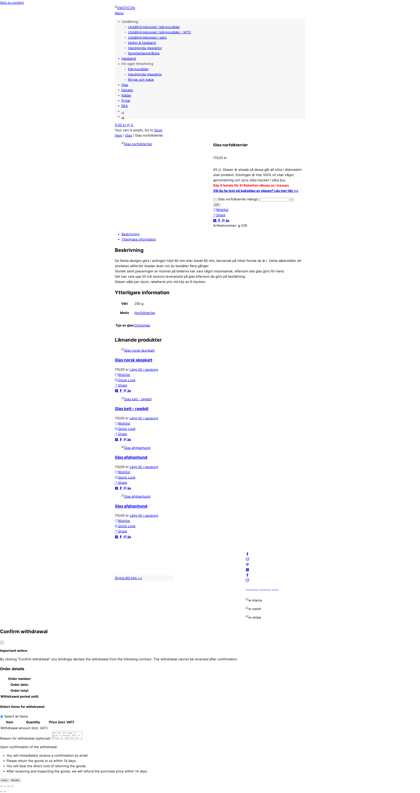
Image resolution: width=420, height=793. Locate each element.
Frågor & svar (190, 577)
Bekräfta (15, 780)
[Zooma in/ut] (1, 786)
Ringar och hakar (141, 80)
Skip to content (12, 3)
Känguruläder (138, 69)
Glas (124, 85)
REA (124, 106)
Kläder (126, 95)
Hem (118, 135)
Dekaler (127, 90)
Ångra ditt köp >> (128, 578)
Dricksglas (142, 325)
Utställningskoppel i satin (147, 37)
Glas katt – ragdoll (131, 408)
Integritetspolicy (192, 561)
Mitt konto (188, 556)
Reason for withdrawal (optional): (25, 738)
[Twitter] (215, 220)
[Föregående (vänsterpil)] (1, 791)
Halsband (128, 58)
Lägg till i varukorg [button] (144, 370)
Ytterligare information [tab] (138, 239)
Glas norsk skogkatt (133, 360)
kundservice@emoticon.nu (135, 550)
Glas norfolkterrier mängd (238, 199)
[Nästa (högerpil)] (5, 791)
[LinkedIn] (227, 220)
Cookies (186, 571)
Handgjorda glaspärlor (145, 48)
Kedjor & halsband (142, 43)
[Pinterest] (224, 220)
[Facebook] (219, 220)
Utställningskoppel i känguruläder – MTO (159, 32)
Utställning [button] (129, 22)
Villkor (185, 566)
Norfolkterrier (144, 313)
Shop (158, 130)
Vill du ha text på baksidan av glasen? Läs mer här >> (255, 191)
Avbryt (4, 780)
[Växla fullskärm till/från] (5, 786)
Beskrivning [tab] (130, 234)
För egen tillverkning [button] (137, 64)
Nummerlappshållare (144, 53)
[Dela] (8, 786)
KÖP (216, 205)
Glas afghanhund (131, 457)
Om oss (186, 550)
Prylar (125, 101)
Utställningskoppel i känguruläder (154, 27)
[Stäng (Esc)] (12, 786)
